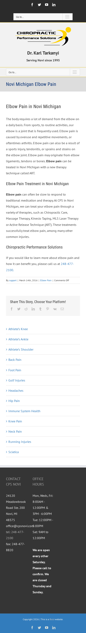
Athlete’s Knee (18, 329)
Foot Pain (14, 370)
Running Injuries (19, 442)
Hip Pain (14, 401)
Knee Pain (15, 421)
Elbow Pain (46, 280)
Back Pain (14, 360)
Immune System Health (24, 411)
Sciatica (13, 452)
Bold (52, 619)
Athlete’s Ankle (18, 339)
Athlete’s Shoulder (20, 349)
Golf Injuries (16, 380)
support (13, 280)
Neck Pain (15, 431)
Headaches (15, 391)
